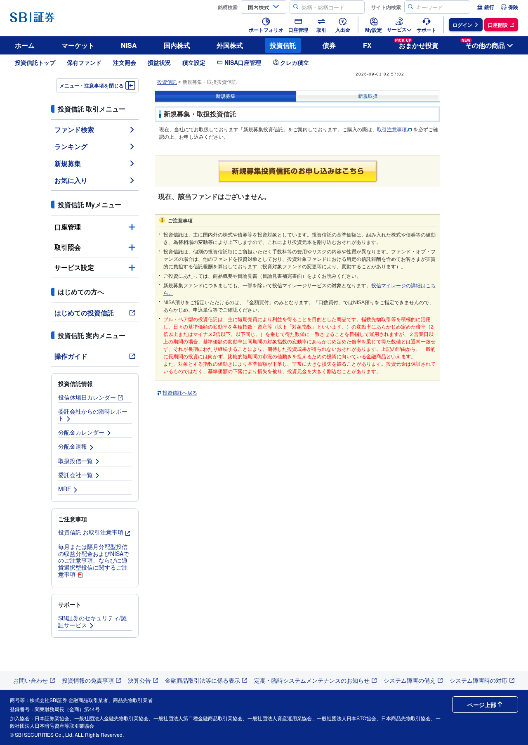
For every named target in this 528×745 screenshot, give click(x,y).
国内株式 (177, 45)
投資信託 (283, 45)
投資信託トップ (35, 62)
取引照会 (67, 247)
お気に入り (70, 180)
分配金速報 (72, 446)
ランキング (70, 146)
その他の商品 (483, 44)
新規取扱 (368, 96)
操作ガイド (70, 356)
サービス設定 (74, 267)
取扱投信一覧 (75, 460)
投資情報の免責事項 (88, 680)
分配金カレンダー (81, 432)
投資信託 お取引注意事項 (90, 532)
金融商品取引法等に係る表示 (202, 680)
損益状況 (159, 62)
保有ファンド (84, 62)
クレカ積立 (294, 62)
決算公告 (139, 680)
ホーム (25, 45)
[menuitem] (485, 7)
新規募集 (67, 163)
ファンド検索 (74, 129)
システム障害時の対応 (478, 680)
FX (367, 45)
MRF (64, 489)
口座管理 (67, 227)
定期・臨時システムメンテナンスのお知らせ (312, 680)
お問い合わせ (30, 680)
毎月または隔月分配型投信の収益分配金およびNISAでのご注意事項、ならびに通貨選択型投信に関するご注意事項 (93, 560)
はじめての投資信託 (84, 312)
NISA (129, 45)
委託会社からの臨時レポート (92, 414)
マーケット (77, 45)
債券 (329, 45)
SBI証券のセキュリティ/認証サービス (92, 621)
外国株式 (230, 45)
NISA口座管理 (242, 62)
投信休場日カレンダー (87, 397)
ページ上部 (481, 704)
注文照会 (124, 62)
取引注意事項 (392, 129)
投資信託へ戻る (180, 393)
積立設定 (193, 62)
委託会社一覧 (75, 475)
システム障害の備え (410, 680)
